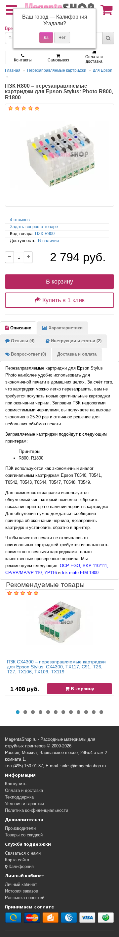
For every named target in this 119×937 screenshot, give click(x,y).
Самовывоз (58, 60)
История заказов (21, 891)
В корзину (59, 281)
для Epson (102, 70)
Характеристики (65, 327)
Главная (12, 70)
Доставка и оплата (77, 354)
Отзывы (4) (22, 340)
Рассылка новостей (24, 897)
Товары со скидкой (24, 834)
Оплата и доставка (94, 59)
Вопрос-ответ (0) (28, 354)
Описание (20, 327)
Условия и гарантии (24, 803)
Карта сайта (17, 859)
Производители (20, 828)
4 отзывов (20, 219)
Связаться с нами (23, 853)
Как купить (15, 783)
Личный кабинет (21, 884)
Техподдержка (19, 797)
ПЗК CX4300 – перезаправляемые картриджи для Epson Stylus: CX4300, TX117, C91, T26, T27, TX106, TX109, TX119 (56, 667)
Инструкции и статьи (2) (75, 340)
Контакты (23, 60)
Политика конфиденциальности (36, 810)
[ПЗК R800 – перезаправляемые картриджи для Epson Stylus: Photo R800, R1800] (59, 155)
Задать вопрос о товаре (34, 226)
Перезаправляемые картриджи (56, 70)
